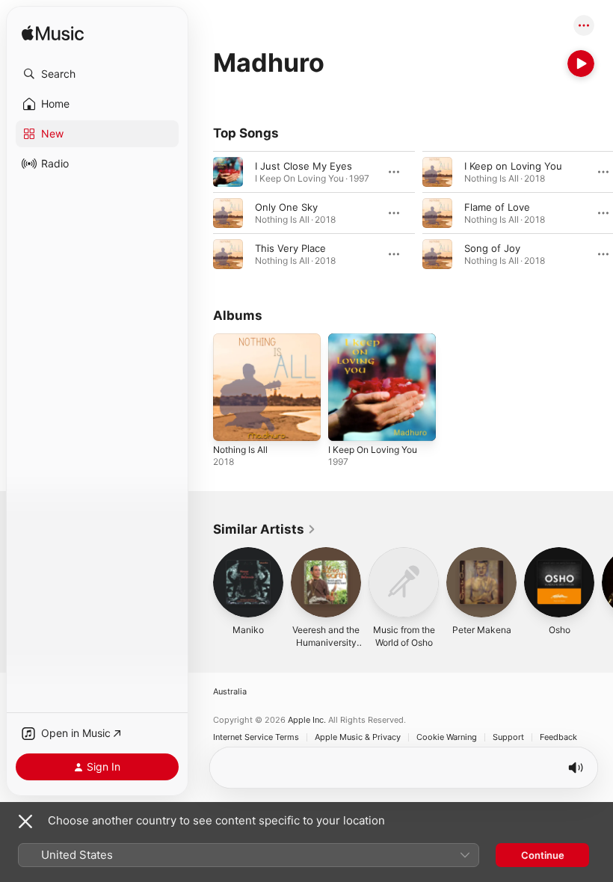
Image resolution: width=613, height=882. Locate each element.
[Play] (580, 63)
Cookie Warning (446, 737)
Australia (230, 692)
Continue (542, 855)
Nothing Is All (240, 449)
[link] (264, 529)
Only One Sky (286, 207)
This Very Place (290, 248)
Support (508, 737)
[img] (53, 34)
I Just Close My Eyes (303, 166)
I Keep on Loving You (513, 166)
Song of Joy (492, 248)
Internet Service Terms (256, 737)
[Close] (25, 821)
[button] (97, 74)
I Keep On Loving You (372, 449)
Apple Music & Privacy (358, 737)
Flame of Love (497, 207)
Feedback (558, 737)
